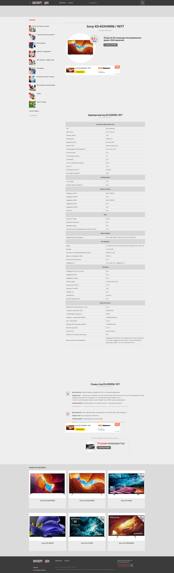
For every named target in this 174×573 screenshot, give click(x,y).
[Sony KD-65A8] (126, 484)
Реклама (35, 567)
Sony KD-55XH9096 (86, 500)
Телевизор (101, 72)
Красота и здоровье (44, 51)
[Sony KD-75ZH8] (86, 527)
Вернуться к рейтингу (110, 44)
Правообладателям (110, 569)
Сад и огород (41, 102)
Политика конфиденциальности (79, 569)
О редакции (93, 3)
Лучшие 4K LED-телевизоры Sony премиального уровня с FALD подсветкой (122, 39)
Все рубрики (33, 115)
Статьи (70, 3)
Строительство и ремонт (46, 34)
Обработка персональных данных (96, 569)
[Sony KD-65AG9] (47, 527)
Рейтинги (62, 3)
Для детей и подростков (45, 60)
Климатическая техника (45, 77)
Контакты (74, 567)
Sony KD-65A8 (126, 500)
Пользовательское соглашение (63, 569)
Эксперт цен (40, 3)
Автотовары (41, 43)
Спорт (39, 93)
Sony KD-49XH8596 (126, 543)
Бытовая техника (43, 26)
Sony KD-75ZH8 (87, 543)
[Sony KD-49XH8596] (126, 527)
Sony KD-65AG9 (48, 543)
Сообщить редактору (124, 565)
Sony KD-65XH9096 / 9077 (83, 425)
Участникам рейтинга (39, 570)
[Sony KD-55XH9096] (86, 484)
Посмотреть (80, 72)
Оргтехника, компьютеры (46, 85)
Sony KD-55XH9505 (47, 500)
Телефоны (40, 68)
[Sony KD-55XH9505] (47, 484)
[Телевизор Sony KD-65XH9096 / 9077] (70, 70)
